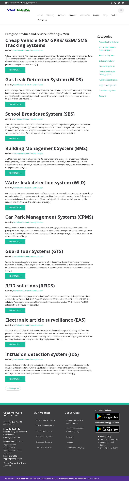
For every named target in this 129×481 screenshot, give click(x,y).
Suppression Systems (107, 85)
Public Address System (108, 80)
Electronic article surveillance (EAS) (45, 320)
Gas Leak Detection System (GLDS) (44, 80)
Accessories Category (75, 447)
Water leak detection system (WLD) (45, 182)
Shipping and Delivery (109, 448)
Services (72, 15)
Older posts (13, 388)
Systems (102, 96)
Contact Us (42, 20)
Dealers (114, 15)
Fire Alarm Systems (107, 66)
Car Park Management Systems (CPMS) (49, 217)
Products (62, 15)
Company (50, 15)
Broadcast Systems (107, 55)
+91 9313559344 (13, 3)
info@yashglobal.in (30, 3)
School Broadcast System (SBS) (40, 114)
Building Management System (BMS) (46, 148)
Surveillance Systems (107, 90)
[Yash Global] (18, 9)
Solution (69, 437)
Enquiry (96, 15)
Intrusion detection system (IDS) (42, 354)
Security (69, 442)
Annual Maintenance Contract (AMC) (107, 48)
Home (40, 15)
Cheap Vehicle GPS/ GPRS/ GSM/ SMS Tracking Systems (46, 42)
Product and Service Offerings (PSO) (107, 73)
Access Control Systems (109, 42)
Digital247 (95, 478)
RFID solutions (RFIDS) (30, 286)
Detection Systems (106, 61)
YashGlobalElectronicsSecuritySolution (28, 50)
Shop (105, 15)
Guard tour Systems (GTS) (34, 251)
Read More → (15, 70)
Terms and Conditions (109, 439)
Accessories (84, 15)
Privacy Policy (105, 436)
